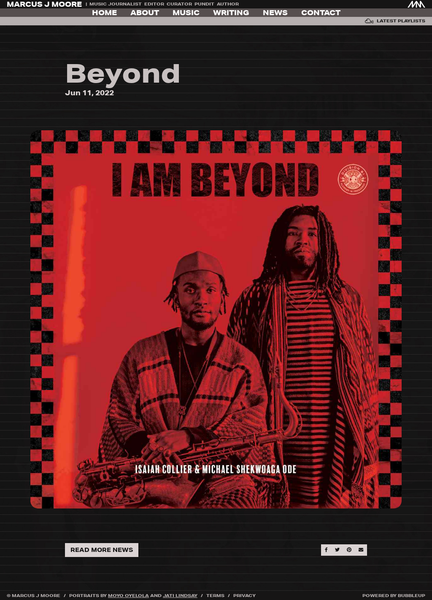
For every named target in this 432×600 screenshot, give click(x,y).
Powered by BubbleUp (393, 595)
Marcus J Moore (44, 4)
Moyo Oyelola (128, 595)
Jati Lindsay (180, 595)
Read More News (101, 550)
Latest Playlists (401, 21)
